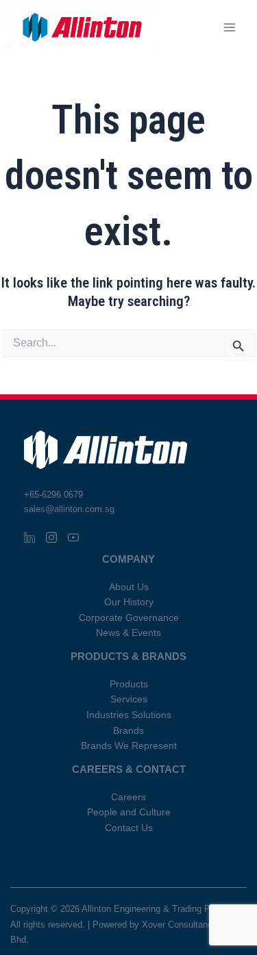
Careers (128, 797)
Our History (129, 602)
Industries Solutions (128, 715)
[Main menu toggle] (230, 28)
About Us (129, 587)
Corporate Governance (129, 618)
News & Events (128, 633)
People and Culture (129, 812)
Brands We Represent (129, 746)
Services (128, 699)
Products (129, 684)
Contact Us (129, 828)
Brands (128, 731)
